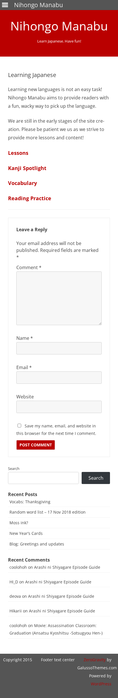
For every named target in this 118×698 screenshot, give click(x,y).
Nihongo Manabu (59, 26)
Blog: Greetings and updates (36, 544)
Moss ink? (18, 522)
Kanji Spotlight (27, 168)
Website (25, 397)
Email (24, 367)
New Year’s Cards (26, 533)
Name (24, 338)
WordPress (101, 684)
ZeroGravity (95, 659)
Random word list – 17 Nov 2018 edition (47, 512)
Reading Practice (29, 198)
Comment (29, 267)
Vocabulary (22, 183)
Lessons (18, 152)
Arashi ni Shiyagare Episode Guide (67, 567)
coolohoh (18, 567)
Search (13, 468)
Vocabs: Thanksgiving (29, 501)
